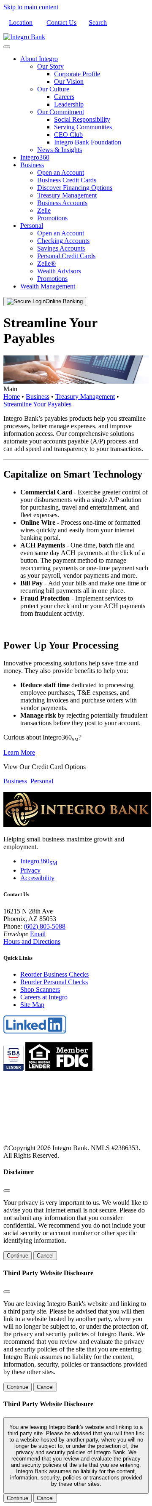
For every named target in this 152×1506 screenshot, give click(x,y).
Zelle (44, 210)
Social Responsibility (82, 119)
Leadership (69, 104)
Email (38, 933)
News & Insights (59, 149)
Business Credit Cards (66, 180)
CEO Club (68, 134)
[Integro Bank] (24, 36)
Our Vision (69, 81)
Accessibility (37, 877)
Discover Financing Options (74, 187)
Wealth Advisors (59, 271)
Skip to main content (30, 7)
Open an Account (60, 172)
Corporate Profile (77, 73)
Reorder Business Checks (54, 974)
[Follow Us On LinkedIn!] (35, 1031)
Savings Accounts (61, 248)
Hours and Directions (31, 941)
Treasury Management (67, 195)
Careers (64, 96)
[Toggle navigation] (6, 46)
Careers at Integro (44, 997)
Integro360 (34, 157)
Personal (31, 225)
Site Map (32, 1004)
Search (98, 22)
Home (11, 396)
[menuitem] (84, 104)
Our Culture (53, 89)
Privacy (30, 870)
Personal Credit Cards (66, 255)
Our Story (50, 66)
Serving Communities (83, 127)
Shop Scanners (40, 989)
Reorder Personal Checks (54, 981)
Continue (17, 1255)
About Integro (39, 58)
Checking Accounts (63, 240)
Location (21, 22)
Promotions (52, 218)
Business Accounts (62, 202)
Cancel (45, 1255)
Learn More (19, 752)
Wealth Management (47, 286)
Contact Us (61, 22)
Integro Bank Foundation (87, 142)
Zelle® (46, 263)
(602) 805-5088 (44, 926)
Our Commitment (60, 111)
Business (32, 164)
